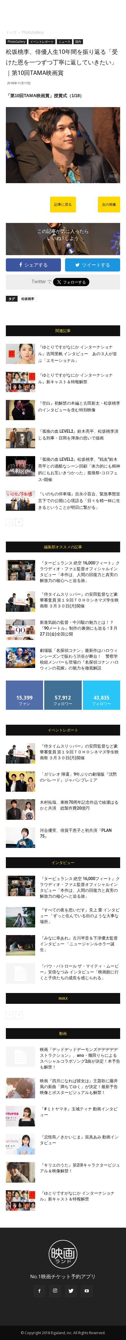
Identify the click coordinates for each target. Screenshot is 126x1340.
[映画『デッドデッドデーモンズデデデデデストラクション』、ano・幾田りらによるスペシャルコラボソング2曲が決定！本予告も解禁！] (20, 1057)
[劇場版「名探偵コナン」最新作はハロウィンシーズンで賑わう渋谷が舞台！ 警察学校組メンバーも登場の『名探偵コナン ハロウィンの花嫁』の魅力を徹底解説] (20, 657)
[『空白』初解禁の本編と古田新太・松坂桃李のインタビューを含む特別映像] (20, 410)
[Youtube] (87, 1291)
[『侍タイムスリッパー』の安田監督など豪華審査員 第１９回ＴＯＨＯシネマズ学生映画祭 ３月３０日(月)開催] (20, 601)
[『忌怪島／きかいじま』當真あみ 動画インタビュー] (20, 1144)
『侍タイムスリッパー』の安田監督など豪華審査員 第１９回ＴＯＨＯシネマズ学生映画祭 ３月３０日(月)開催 (79, 600)
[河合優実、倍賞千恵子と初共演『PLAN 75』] (20, 837)
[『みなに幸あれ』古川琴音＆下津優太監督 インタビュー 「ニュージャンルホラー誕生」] (20, 945)
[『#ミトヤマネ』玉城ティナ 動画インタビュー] (20, 1116)
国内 (78, 41)
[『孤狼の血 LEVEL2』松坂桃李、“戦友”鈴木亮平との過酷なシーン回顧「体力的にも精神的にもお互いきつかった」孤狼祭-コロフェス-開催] (20, 466)
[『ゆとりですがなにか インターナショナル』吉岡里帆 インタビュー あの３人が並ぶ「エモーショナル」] (20, 354)
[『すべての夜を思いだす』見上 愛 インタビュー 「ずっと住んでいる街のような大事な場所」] (20, 917)
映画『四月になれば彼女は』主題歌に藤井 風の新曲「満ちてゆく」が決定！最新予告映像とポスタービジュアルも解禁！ (79, 1086)
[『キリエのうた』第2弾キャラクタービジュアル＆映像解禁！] (20, 1172)
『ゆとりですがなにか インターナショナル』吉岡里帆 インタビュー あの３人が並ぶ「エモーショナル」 (77, 354)
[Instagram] (55, 1291)
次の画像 (109, 204)
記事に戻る (63, 204)
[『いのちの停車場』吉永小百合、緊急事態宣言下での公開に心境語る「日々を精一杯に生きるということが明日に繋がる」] (20, 501)
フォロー (63, 683)
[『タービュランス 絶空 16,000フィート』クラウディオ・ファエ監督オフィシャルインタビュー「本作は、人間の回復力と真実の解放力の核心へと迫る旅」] (20, 570)
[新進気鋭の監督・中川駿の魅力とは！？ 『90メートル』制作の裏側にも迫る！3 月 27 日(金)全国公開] (20, 629)
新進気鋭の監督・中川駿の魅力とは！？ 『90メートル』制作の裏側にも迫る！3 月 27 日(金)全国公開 (79, 628)
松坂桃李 (27, 298)
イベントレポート (42, 41)
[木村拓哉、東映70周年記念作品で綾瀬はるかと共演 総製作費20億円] (20, 809)
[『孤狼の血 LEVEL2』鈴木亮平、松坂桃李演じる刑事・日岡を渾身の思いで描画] (20, 438)
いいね (25, 683)
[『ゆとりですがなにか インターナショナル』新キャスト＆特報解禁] (20, 382)
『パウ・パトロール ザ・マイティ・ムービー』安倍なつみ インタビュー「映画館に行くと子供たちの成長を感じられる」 (79, 972)
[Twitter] (71, 1291)
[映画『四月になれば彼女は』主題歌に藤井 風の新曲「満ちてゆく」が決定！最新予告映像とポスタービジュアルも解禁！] (20, 1088)
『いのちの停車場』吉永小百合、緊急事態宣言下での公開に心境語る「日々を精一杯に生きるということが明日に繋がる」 (79, 501)
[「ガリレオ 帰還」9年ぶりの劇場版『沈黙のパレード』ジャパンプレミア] (20, 781)
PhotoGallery (33, 32)
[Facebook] (39, 1291)
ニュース (64, 41)
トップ (11, 32)
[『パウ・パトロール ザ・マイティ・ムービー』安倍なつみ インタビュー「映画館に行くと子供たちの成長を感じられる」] (20, 973)
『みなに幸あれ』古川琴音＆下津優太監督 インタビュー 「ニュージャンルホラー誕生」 (79, 944)
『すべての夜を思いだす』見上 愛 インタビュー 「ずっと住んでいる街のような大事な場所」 (80, 916)
